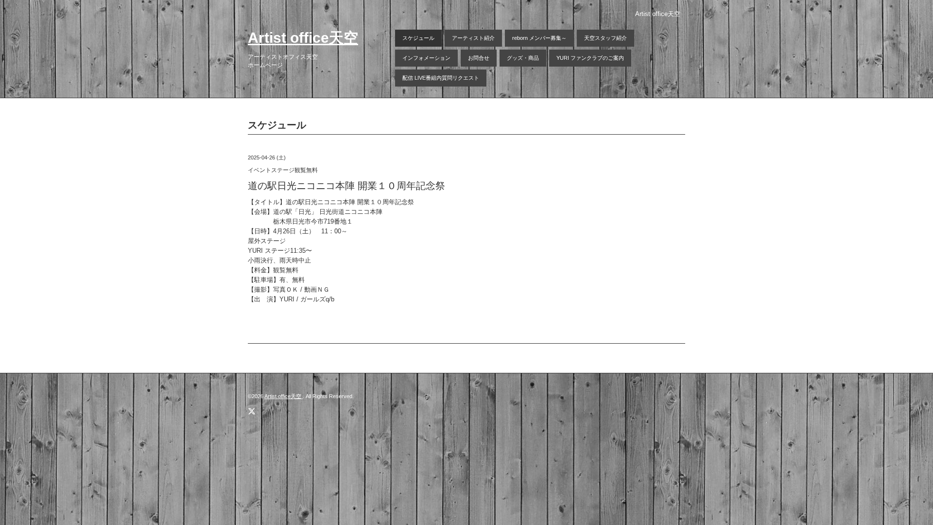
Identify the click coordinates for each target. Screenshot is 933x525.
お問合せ (478, 58)
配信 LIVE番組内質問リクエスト (440, 78)
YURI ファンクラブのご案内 (590, 58)
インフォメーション (426, 58)
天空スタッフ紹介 (605, 38)
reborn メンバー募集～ (539, 38)
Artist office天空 (303, 38)
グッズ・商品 (523, 58)
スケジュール (418, 38)
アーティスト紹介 (473, 38)
